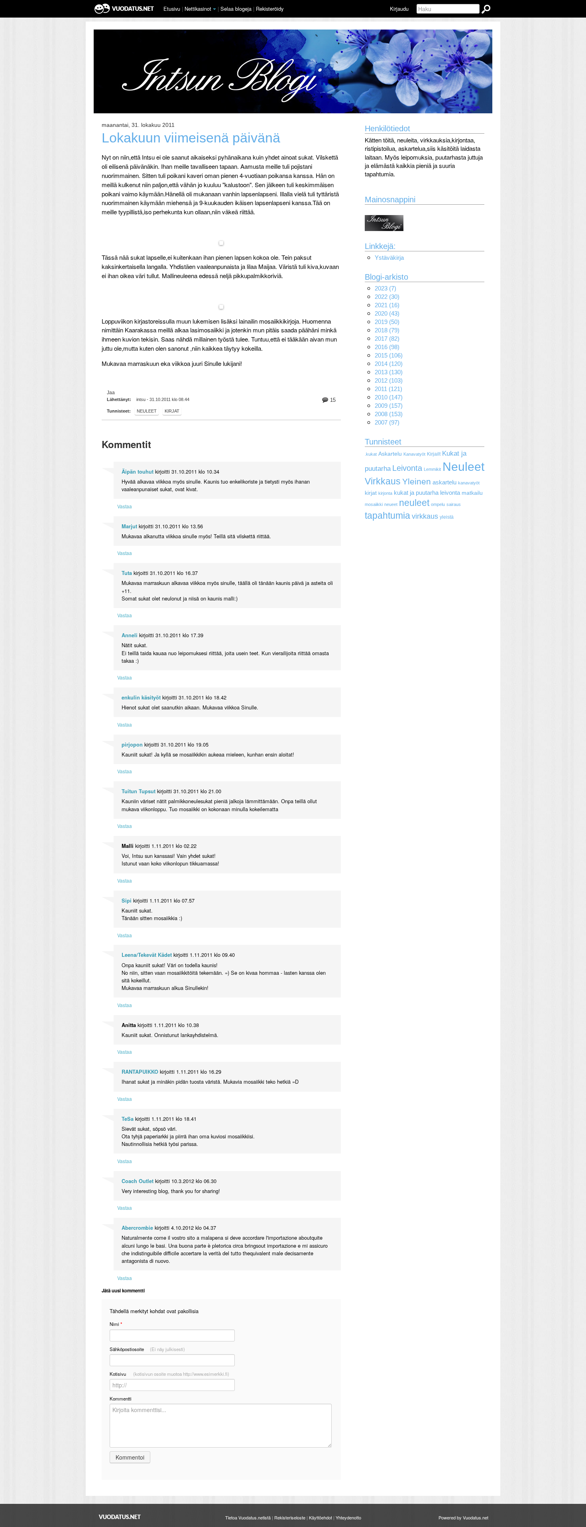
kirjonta (385, 493)
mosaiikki (374, 504)
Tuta (127, 573)
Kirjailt (433, 454)
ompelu (438, 504)
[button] (214, 9)
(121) (388, 388)
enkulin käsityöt (141, 697)
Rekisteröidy (269, 8)
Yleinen (416, 481)
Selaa (236, 8)
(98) (387, 347)
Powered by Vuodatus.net (463, 1517)
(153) (389, 414)
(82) (387, 338)
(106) (389, 355)
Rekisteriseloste (289, 1517)
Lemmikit (432, 469)
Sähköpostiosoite (147, 1349)
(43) (387, 313)
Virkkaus (383, 481)
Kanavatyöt (414, 454)
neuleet (414, 503)
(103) (389, 380)
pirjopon (132, 744)
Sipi (127, 900)
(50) (387, 321)
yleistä (447, 517)
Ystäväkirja (389, 257)
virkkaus (425, 516)
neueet (390, 504)
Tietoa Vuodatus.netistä (248, 1517)
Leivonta (407, 468)
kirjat (172, 411)
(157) (389, 405)
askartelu (444, 482)
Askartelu (390, 454)
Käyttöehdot (320, 1517)
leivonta (450, 492)
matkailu (472, 493)
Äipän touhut (137, 471)
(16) (387, 305)
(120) (389, 363)
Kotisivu (169, 1374)
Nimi (116, 1324)
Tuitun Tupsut (138, 791)
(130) (389, 372)
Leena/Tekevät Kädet (147, 954)
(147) (389, 397)
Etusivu (171, 8)
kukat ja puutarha (416, 492)
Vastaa (124, 506)
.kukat (371, 454)
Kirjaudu (399, 8)
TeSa (128, 1118)
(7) (385, 288)
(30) (387, 296)
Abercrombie (137, 1227)
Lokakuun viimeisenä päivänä (191, 138)
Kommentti (121, 1398)
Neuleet (147, 411)
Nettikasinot (198, 8)
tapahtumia (387, 515)
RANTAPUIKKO (140, 1071)
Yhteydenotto (348, 1517)
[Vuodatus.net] (120, 1516)
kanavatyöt (469, 482)
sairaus (453, 504)
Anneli (130, 635)
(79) (387, 330)
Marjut (129, 526)
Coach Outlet (137, 1181)
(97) (387, 422)
